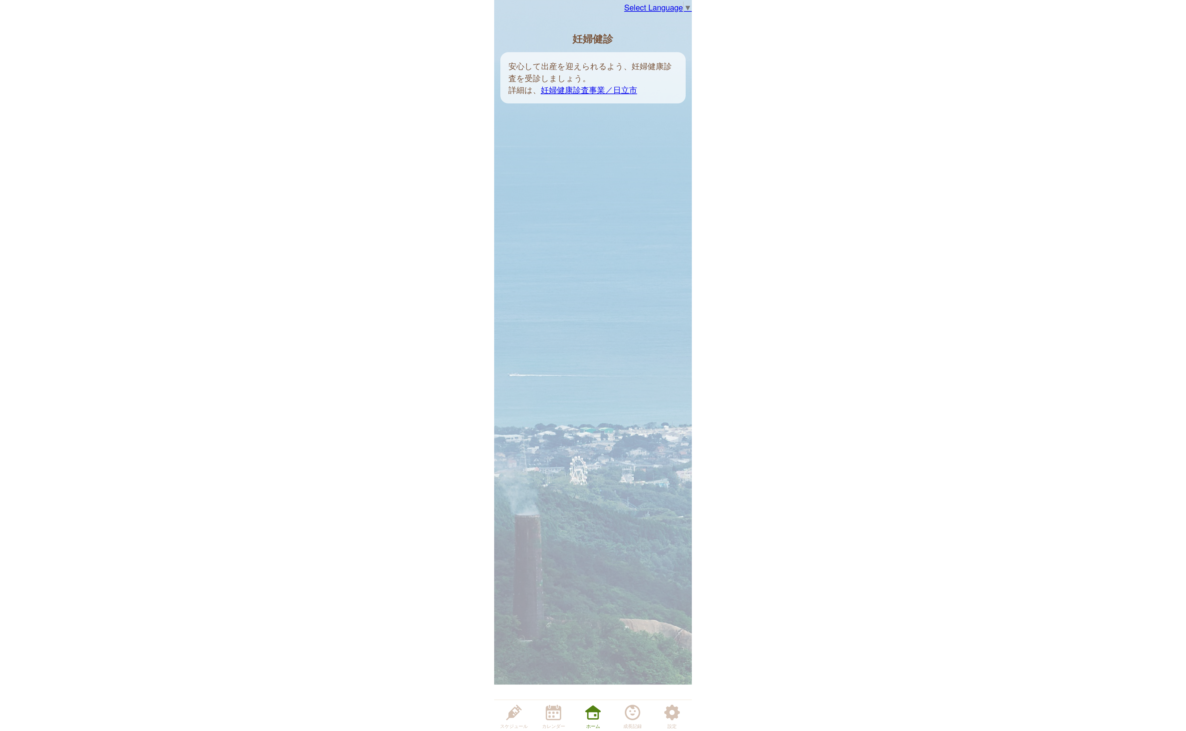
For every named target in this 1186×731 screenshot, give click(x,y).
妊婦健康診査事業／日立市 (589, 89)
